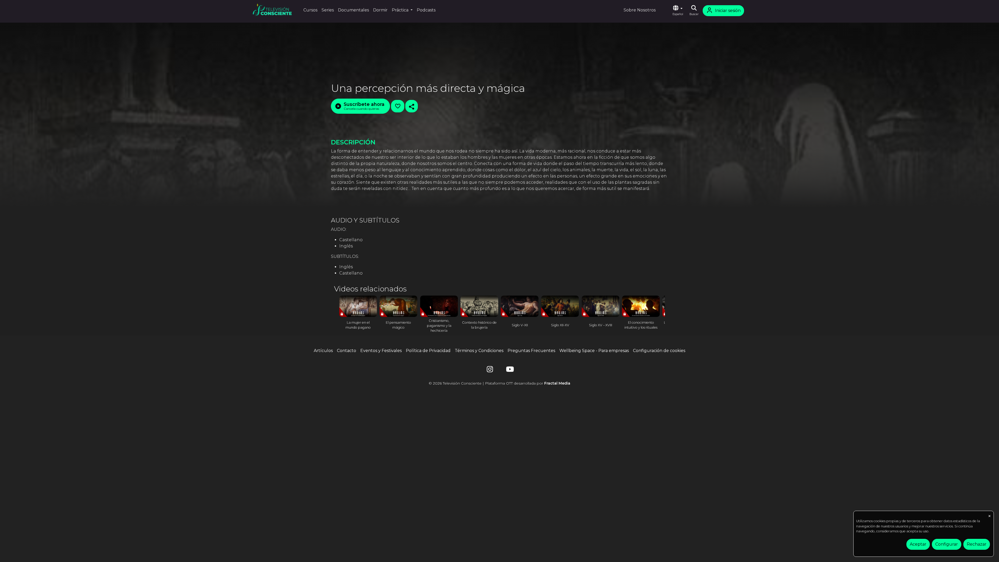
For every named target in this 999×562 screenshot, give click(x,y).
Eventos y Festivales (381, 350)
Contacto (346, 350)
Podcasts (426, 10)
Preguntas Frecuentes (531, 350)
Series (328, 10)
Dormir (380, 10)
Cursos (310, 10)
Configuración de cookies (659, 350)
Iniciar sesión (728, 10)
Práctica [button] (400, 10)
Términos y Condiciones (479, 350)
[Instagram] (489, 370)
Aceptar (918, 544)
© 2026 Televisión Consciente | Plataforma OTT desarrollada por (499, 383)
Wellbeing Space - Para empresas (594, 350)
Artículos (323, 350)
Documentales (353, 10)
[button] (677, 10)
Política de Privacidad (428, 350)
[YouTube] (509, 370)
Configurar (946, 544)
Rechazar (977, 544)
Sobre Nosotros (640, 10)
